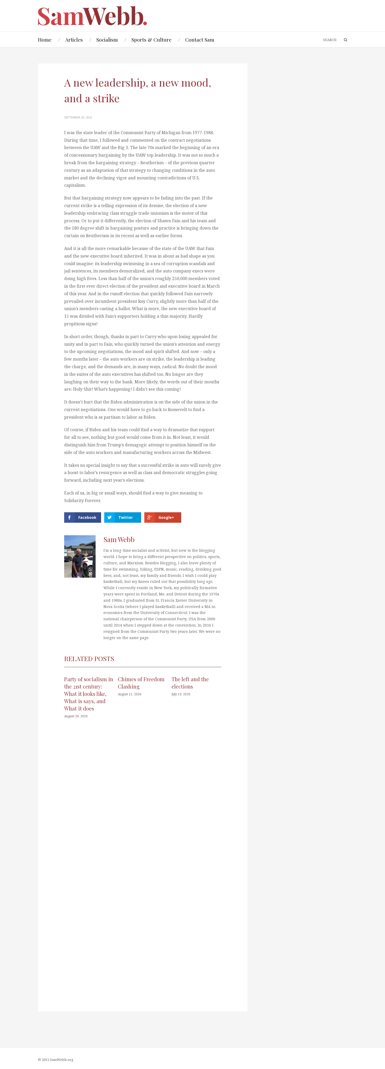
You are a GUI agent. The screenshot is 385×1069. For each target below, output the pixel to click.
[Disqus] (142, 801)
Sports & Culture (151, 39)
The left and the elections (190, 682)
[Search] (343, 40)
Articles (74, 39)
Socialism (107, 39)
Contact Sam (199, 39)
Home (45, 39)
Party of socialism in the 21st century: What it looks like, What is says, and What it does (88, 693)
